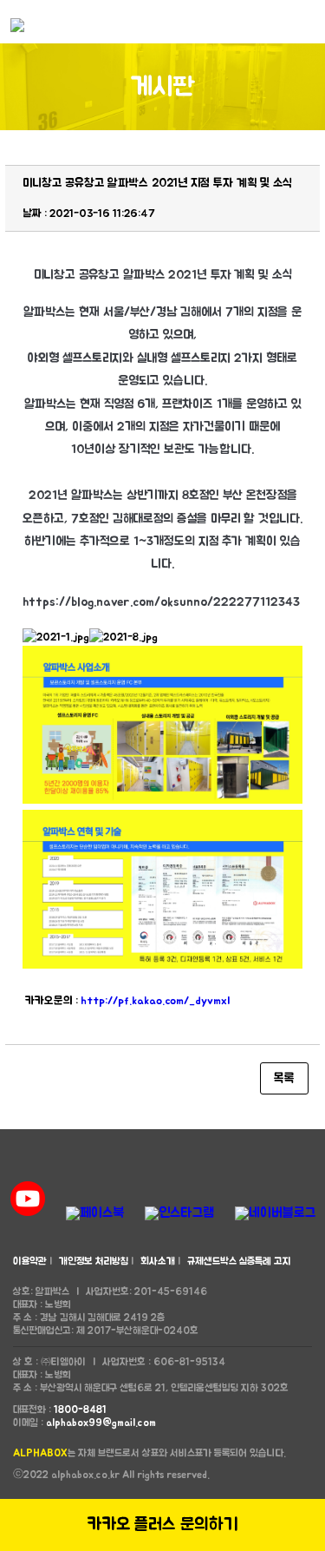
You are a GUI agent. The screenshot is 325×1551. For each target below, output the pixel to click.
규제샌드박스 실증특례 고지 (239, 1261)
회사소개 (157, 1261)
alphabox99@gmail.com (101, 1422)
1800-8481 (80, 1409)
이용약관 (30, 1261)
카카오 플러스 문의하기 (162, 1525)
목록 (284, 1078)
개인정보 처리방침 (93, 1261)
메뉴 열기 (307, 21)
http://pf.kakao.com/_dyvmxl (155, 1001)
